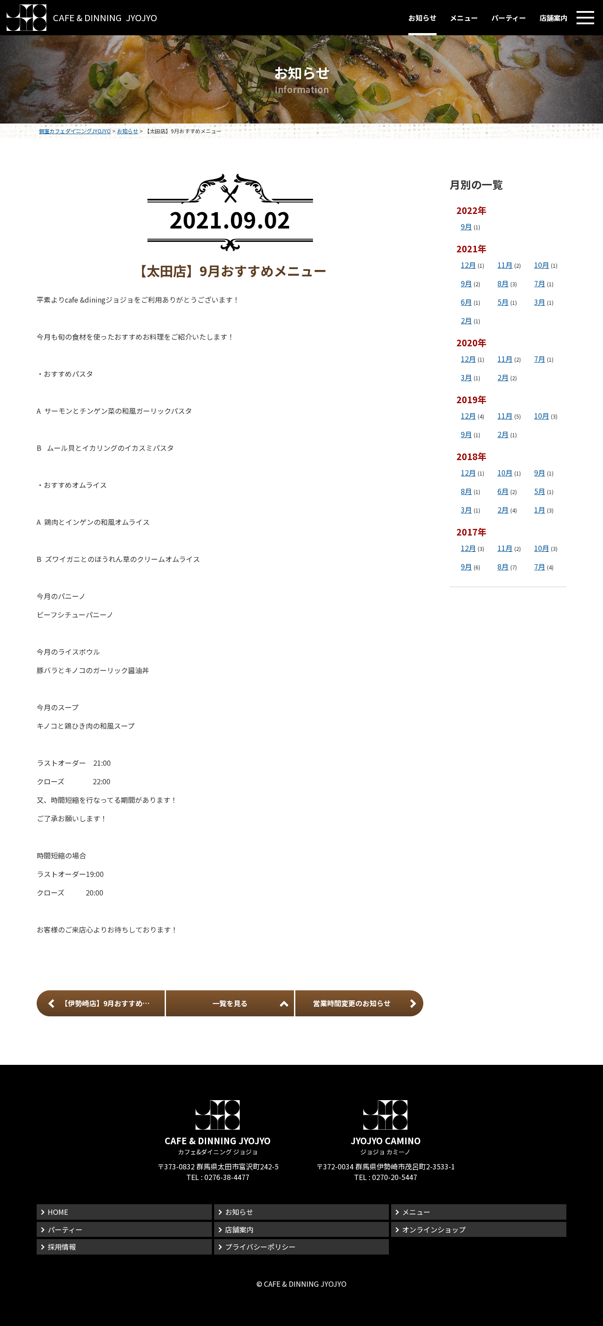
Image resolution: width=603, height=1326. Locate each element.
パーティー (508, 17)
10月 (541, 264)
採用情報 (62, 1246)
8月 (503, 283)
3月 (539, 301)
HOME (58, 1211)
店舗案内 (553, 17)
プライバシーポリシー (260, 1246)
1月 (539, 509)
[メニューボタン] (585, 17)
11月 (505, 264)
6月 (466, 301)
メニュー (464, 17)
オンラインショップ (434, 1229)
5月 (503, 301)
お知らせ (422, 17)
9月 (466, 226)
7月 (539, 283)
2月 (466, 320)
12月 (468, 264)
